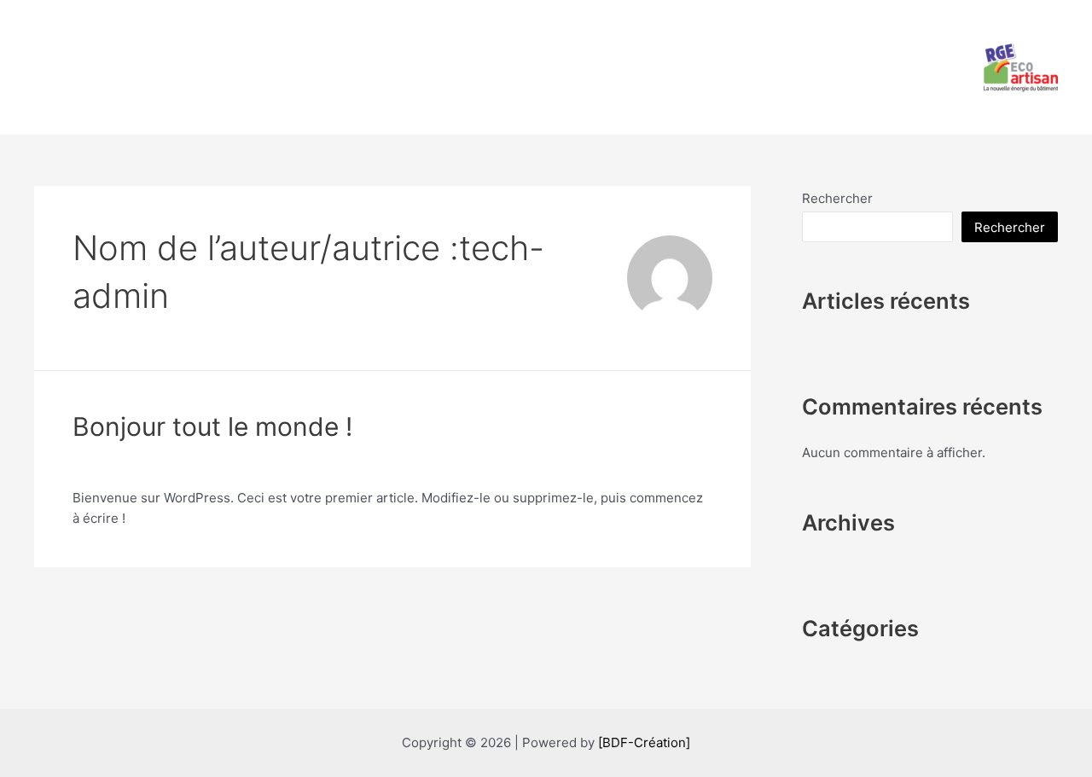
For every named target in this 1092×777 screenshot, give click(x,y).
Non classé (262, 465)
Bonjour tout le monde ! (212, 426)
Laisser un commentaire (145, 465)
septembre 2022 (852, 560)
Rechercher (837, 198)
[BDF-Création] (644, 742)
